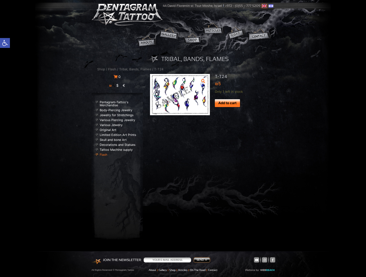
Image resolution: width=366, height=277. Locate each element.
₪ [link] (110, 85)
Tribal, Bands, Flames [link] (135, 69)
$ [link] (117, 85)
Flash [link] (112, 69)
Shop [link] (101, 69)
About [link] (152, 270)
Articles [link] (182, 270)
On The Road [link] (197, 270)
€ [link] (124, 85)
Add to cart (227, 103)
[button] (203, 80)
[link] (5, 43)
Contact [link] (213, 270)
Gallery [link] (163, 270)
